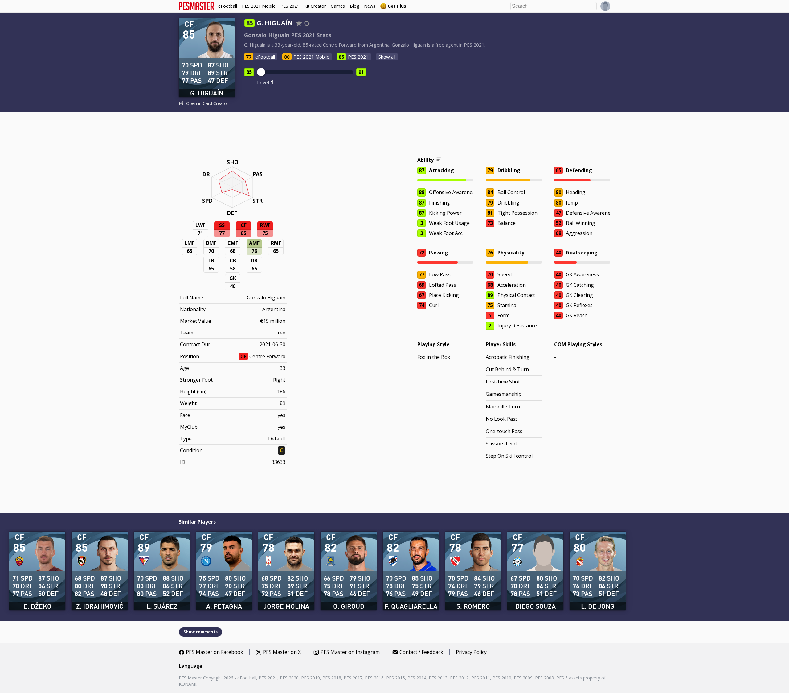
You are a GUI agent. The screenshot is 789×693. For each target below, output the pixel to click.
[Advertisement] (394, 135)
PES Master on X (282, 652)
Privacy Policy (471, 652)
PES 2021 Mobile (259, 6)
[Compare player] (307, 23)
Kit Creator (315, 6)
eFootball (227, 6)
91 (361, 72)
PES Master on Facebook (214, 652)
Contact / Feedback (421, 652)
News (369, 6)
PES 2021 (289, 6)
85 (249, 72)
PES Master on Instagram (350, 652)
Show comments (200, 631)
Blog (354, 6)
